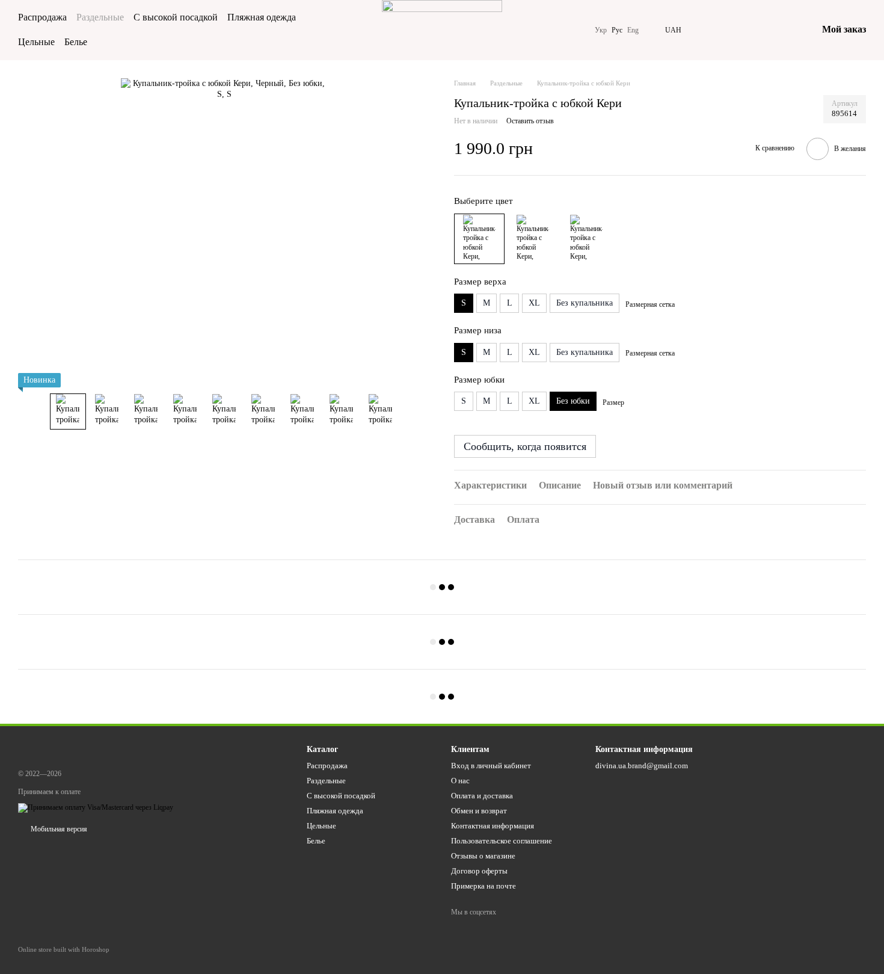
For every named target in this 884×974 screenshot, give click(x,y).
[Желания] (745, 30)
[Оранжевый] (586, 239)
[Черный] (479, 239)
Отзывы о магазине (483, 855)
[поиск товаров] (348, 30)
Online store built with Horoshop (63, 949)
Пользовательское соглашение (501, 840)
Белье (75, 42)
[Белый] (533, 239)
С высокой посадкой (176, 17)
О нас (460, 780)
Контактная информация (492, 825)
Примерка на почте (483, 885)
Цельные (36, 42)
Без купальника (584, 302)
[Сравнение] (713, 30)
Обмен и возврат (479, 810)
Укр (601, 30)
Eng (633, 30)
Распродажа (42, 17)
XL (534, 302)
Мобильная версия (58, 829)
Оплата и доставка (482, 795)
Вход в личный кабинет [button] (491, 765)
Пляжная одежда (261, 17)
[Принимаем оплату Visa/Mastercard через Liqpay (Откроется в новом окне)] (95, 807)
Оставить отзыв (530, 121)
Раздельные (100, 17)
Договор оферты (479, 870)
